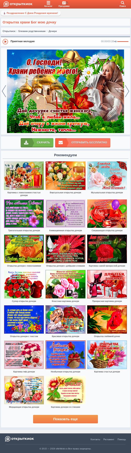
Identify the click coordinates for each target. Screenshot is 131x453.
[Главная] (18, 4)
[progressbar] (122, 41)
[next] (127, 91)
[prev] (4, 91)
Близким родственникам (32, 31)
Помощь (122, 439)
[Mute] (115, 41)
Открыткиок (9, 31)
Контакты (95, 439)
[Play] (5, 41)
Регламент (108, 439)
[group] (65, 41)
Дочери (53, 31)
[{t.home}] (19, 439)
